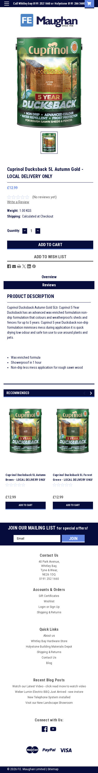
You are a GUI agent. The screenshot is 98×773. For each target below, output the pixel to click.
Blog (49, 663)
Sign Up (72, 10)
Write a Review (18, 202)
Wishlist (49, 601)
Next (91, 393)
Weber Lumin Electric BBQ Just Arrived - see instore (49, 692)
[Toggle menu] (6, 6)
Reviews (49, 285)
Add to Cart (25, 505)
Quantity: (13, 231)
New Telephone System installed (49, 697)
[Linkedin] (29, 266)
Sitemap (53, 769)
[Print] (19, 266)
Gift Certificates (49, 596)
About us (49, 635)
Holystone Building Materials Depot (49, 646)
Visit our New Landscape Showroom (49, 702)
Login (58, 10)
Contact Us (49, 657)
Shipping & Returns (49, 612)
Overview (49, 277)
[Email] (14, 266)
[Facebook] (9, 266)
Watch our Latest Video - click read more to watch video (49, 686)
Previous (85, 393)
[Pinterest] (34, 266)
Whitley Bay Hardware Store (49, 641)
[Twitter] (24, 266)
